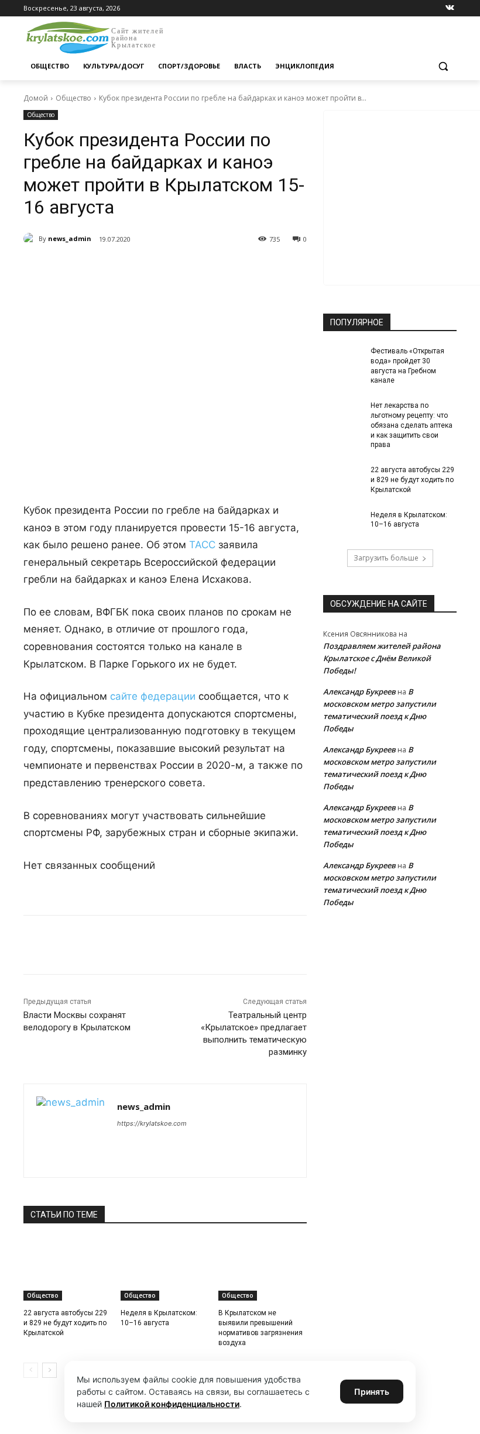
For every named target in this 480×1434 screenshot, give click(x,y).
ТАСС (202, 545)
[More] (239, 269)
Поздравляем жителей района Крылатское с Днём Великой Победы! (382, 658)
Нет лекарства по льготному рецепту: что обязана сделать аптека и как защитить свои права (411, 425)
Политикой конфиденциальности (171, 1404)
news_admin (69, 238)
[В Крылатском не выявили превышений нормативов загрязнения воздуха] (262, 1270)
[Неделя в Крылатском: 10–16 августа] (165, 1270)
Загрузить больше (386, 558)
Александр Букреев (359, 691)
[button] (443, 66)
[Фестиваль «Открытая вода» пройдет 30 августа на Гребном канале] (343, 360)
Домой (35, 98)
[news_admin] (31, 239)
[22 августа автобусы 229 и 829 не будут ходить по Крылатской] (67, 1270)
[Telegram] (158, 269)
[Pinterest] (212, 269)
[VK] (131, 269)
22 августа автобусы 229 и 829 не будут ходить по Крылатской (65, 1323)
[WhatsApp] (185, 269)
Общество (73, 98)
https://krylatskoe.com (152, 1123)
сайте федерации (154, 696)
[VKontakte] (450, 8)
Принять (371, 1392)
